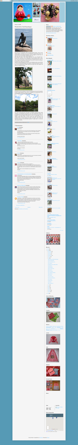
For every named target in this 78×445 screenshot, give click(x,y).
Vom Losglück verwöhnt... (52, 272)
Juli (48, 258)
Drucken (62, 326)
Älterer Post (40, 207)
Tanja (18, 127)
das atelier (49, 113)
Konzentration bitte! (54, 38)
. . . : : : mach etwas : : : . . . (51, 135)
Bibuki (48, 226)
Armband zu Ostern (55, 185)
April (49, 287)
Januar (49, 291)
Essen (53, 327)
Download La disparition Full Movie (52, 174)
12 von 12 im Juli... (51, 276)
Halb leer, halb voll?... (51, 268)
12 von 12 (47, 326)
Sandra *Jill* (49, 207)
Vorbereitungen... (50, 267)
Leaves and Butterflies (51, 105)
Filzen (55, 327)
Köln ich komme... (50, 271)
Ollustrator (41, 437)
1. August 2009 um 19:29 (21, 193)
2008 (48, 293)
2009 (48, 250)
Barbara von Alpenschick (21, 185)
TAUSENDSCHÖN (50, 60)
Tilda (56, 330)
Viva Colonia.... (50, 263)
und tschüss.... (59, 330)
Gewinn (59, 327)
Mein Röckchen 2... (51, 283)
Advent (51, 326)
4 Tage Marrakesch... (55, 159)
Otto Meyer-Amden (20, 196)
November (49, 252)
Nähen (61, 328)
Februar (49, 290)
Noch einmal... (50, 275)
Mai (48, 286)
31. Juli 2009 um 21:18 (20, 137)
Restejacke (53, 144)
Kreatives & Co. (49, 120)
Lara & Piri (49, 52)
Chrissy (18, 153)
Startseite (29, 207)
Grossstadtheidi (50, 37)
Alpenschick (54, 326)
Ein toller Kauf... (50, 280)
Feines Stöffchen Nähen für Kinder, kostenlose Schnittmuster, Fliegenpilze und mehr (54, 215)
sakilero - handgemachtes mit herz (53, 143)
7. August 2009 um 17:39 (21, 203)
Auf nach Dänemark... (51, 260)
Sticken (51, 330)
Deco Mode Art (49, 184)
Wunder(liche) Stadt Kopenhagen (53, 259)
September (50, 255)
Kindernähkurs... (54, 151)
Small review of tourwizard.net (51, 220)
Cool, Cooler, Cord (54, 121)
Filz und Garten (49, 75)
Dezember (49, 251)
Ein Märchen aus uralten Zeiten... (53, 264)
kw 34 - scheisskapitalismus (56, 68)
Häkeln (62, 327)
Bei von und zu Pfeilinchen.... (52, 158)
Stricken (54, 330)
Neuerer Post (17, 207)
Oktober (49, 254)
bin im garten (49, 67)
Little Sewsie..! (19, 140)
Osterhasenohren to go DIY (56, 200)
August (49, 256)
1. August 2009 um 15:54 (21, 182)
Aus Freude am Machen (51, 90)
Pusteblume (49, 223)
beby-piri (48, 128)
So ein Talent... (50, 279)
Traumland (49, 173)
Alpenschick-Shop (50, 55)
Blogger (48, 437)
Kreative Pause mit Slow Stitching (56, 76)
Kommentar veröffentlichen (20, 205)
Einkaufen (48, 327)
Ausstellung (58, 326)
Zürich (47, 431)
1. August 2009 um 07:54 (21, 159)
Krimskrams (53, 328)
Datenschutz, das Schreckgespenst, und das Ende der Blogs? (56, 178)
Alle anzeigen (61, 230)
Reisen (48, 330)
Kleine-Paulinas (49, 199)
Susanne (18, 162)
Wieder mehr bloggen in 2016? (51, 217)
